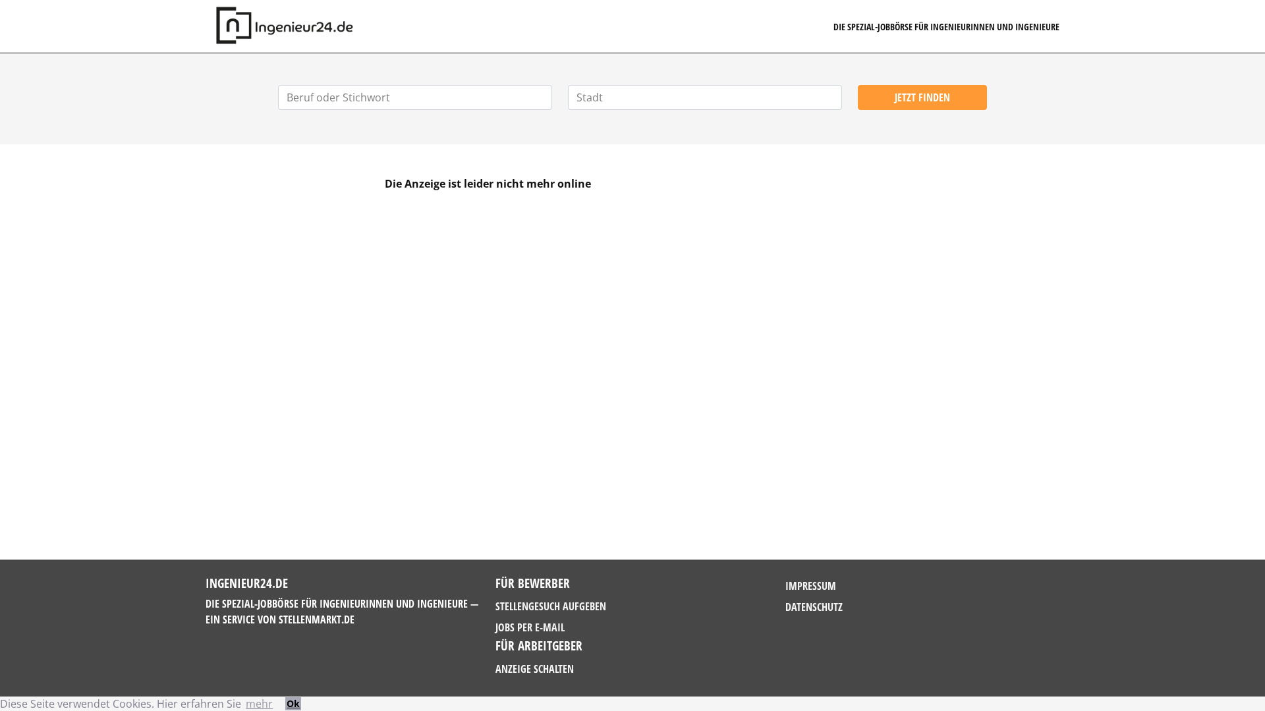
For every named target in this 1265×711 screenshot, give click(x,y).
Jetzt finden (922, 97)
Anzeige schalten (534, 669)
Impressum (810, 586)
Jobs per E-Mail (530, 627)
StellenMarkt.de (316, 619)
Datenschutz (814, 607)
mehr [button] (259, 704)
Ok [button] (293, 703)
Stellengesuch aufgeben (550, 606)
